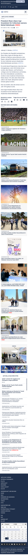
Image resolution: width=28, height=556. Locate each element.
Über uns (3, 507)
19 (11, 536)
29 (22, 538)
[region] (14, 425)
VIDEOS (3, 501)
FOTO (2, 502)
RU (3, 7)
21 (18, 536)
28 (18, 538)
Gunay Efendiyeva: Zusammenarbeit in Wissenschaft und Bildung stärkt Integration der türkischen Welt (14, 434)
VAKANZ (3, 513)
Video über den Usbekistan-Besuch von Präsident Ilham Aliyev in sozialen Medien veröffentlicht (12, 311)
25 (7, 538)
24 (4, 538)
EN (5, 7)
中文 (16, 7)
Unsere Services (5, 511)
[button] (14, 36)
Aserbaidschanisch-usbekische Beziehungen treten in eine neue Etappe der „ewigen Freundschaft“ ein (13, 449)
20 (15, 536)
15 (22, 534)
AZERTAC (15, 50)
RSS (2, 517)
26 (11, 538)
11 (7, 534)
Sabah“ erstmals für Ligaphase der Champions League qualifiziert (11, 379)
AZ (1, 7)
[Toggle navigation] (25, 11)
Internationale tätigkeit (8, 509)
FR (8, 7)
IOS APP (3, 521)
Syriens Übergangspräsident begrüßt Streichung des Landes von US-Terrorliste (12, 455)
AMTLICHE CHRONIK (8, 16)
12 (11, 534)
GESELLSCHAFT (5, 487)
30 (26, 538)
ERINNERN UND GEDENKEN (8, 497)
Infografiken (4, 499)
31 (4, 540)
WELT (2, 495)
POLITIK (3, 481)
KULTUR (3, 488)
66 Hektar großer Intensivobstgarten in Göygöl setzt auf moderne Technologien (13, 427)
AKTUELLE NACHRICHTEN (10, 376)
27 (15, 538)
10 (4, 534)
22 (22, 536)
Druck (12, 27)
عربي (13, 7)
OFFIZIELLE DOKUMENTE (7, 479)
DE (7, 7)
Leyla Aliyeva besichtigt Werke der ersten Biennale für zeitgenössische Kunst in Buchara (13, 338)
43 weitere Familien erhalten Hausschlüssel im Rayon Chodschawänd (13, 461)
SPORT (2, 493)
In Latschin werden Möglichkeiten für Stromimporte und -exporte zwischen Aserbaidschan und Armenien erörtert (11, 207)
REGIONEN (3, 485)
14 (18, 534)
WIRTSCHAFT (4, 483)
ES (10, 7)
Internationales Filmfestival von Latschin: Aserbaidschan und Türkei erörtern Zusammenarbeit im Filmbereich (12, 400)
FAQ (2, 515)
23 (26, 536)
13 (15, 534)
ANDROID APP (4, 519)
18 (7, 536)
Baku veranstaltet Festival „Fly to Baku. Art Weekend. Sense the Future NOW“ (12, 259)
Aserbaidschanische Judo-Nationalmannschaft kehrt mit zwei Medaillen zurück (14, 468)
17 (4, 536)
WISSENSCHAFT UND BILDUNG (8, 491)
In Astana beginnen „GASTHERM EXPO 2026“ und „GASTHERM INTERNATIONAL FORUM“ (13, 285)
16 (26, 534)
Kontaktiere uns (5, 505)
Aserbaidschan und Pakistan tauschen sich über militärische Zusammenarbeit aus (13, 407)
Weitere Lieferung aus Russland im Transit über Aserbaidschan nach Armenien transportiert (13, 180)
